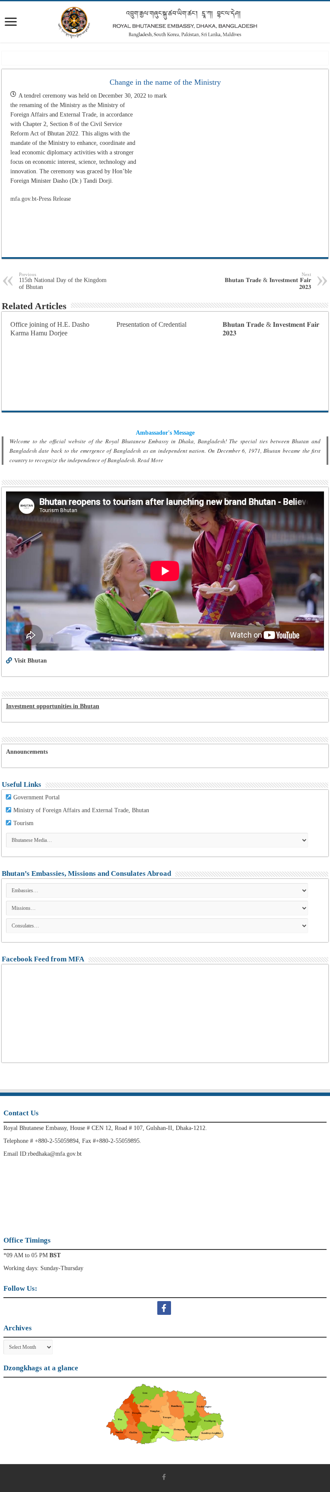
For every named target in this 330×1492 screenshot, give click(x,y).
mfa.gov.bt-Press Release (40, 199)
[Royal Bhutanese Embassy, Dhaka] (165, 22)
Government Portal (36, 797)
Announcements (27, 752)
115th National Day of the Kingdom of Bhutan (63, 281)
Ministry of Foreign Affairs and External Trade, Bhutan (81, 810)
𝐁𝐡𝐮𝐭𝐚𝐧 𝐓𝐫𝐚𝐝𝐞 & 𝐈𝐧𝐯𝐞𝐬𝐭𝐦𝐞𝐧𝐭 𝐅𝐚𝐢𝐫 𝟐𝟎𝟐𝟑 (268, 281)
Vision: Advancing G (79, 58)
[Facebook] (165, 1308)
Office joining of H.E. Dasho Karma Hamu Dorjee (49, 328)
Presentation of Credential (151, 324)
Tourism (23, 823)
